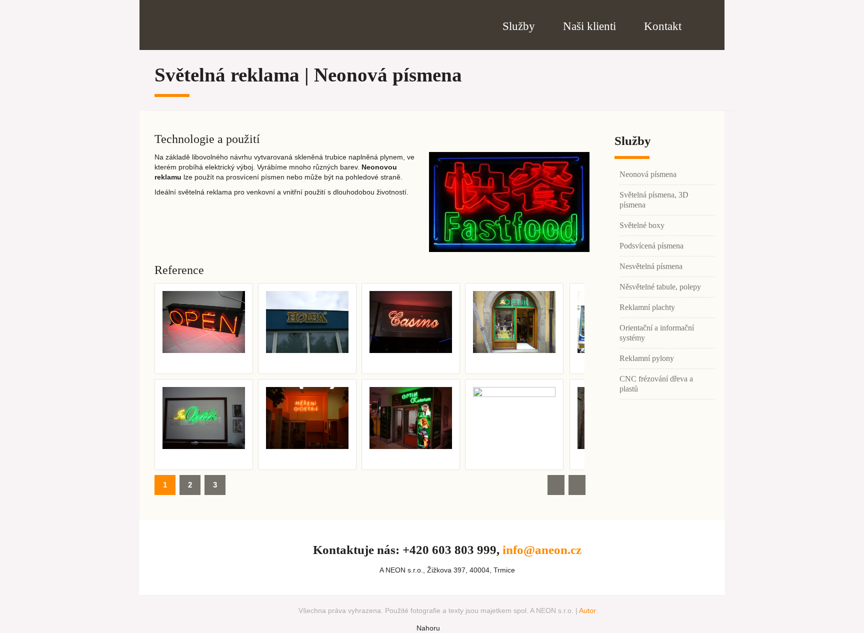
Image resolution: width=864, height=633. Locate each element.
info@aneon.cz (542, 549)
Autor (587, 610)
